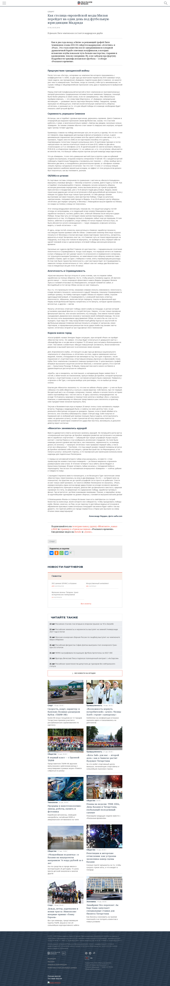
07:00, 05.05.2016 (54, 28)
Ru (87, 958)
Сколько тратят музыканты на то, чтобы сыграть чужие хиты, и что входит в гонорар (103, 861)
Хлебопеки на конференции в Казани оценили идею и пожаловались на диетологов (104, 715)
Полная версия (54, 976)
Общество (52, 754)
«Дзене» (88, 531)
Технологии (53, 802)
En (91, 958)
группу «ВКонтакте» (100, 526)
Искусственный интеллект (97, 584)
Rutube (78, 531)
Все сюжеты (86, 603)
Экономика (91, 902)
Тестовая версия (55, 978)
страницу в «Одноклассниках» (75, 529)
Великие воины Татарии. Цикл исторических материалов (65, 594)
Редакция (52, 959)
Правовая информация (57, 965)
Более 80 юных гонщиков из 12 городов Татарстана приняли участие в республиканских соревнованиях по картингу (65, 716)
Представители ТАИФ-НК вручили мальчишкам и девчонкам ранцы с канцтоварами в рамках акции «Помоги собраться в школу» (65, 764)
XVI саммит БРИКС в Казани (64, 584)
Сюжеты (56, 575)
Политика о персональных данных (62, 968)
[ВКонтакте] (52, 553)
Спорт (51, 12)
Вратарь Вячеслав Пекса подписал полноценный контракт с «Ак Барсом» (84, 658)
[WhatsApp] (61, 553)
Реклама (51, 962)
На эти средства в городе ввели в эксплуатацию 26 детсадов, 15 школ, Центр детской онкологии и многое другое (65, 864)
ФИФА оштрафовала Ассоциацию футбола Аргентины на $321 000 (81, 653)
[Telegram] (66, 553)
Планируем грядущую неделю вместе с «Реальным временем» (103, 811)
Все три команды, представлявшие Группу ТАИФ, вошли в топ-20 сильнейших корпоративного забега (63, 916)
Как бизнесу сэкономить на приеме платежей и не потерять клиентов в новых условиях (102, 913)
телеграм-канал (80, 526)
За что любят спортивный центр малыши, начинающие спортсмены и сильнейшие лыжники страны (102, 762)
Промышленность (94, 705)
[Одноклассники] (56, 553)
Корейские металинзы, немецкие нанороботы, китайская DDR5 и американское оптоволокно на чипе (64, 812)
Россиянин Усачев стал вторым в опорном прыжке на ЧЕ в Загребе (82, 624)
